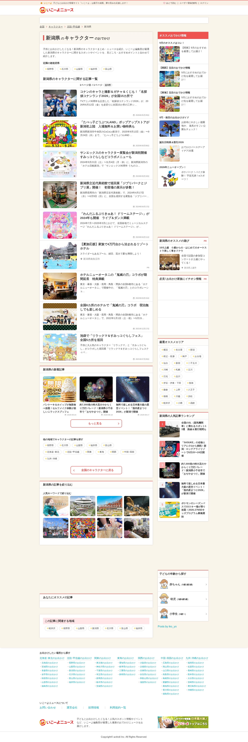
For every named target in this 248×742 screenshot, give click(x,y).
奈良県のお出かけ (148, 674)
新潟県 (95, 628)
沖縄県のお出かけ (196, 690)
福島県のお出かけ (50, 686)
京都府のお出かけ (148, 666)
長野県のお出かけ (77, 663)
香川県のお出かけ (171, 690)
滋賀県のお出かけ (148, 682)
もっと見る (95, 423)
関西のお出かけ (146, 658)
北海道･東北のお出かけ (52, 658)
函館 (192, 403)
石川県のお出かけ (77, 674)
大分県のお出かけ (196, 678)
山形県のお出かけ (50, 682)
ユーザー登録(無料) (188, 3)
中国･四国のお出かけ (172, 658)
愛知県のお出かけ (127, 663)
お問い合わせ (48, 707)
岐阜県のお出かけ (127, 666)
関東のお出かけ (102, 658)
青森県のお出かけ (50, 670)
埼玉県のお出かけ (104, 674)
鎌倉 (165, 389)
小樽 (180, 403)
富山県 (124, 628)
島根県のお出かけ (171, 678)
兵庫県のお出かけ (148, 670)
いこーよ (48, 3)
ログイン (204, 3)
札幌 (178, 369)
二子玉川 (192, 363)
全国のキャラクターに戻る (97, 470)
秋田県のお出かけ (50, 678)
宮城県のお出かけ (50, 666)
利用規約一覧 (118, 707)
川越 (178, 396)
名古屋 (179, 350)
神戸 (184, 356)
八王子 (191, 389)
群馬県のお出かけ (104, 678)
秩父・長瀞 (168, 356)
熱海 (191, 383)
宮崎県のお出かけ (196, 682)
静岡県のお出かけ (127, 674)
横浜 (165, 350)
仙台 (165, 363)
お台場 (198, 356)
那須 (192, 350)
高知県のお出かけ (171, 686)
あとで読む (171, 3)
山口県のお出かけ (171, 670)
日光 (165, 376)
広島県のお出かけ (171, 663)
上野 (178, 389)
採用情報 (93, 707)
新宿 (178, 363)
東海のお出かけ (125, 658)
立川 (190, 369)
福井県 (139, 628)
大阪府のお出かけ (148, 663)
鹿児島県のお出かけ (197, 686)
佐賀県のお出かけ (196, 666)
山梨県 (81, 628)
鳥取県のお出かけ (171, 674)
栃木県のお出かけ (104, 682)
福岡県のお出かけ (196, 663)
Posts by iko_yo (167, 626)
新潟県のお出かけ (77, 670)
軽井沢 (52, 628)
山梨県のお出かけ (77, 666)
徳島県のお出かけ (171, 694)
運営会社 (72, 707)
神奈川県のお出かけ (105, 666)
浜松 (190, 396)
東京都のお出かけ (104, 663)
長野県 (66, 628)
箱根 (165, 396)
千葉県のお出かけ (104, 670)
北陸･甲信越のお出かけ (79, 658)
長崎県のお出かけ (196, 670)
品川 (178, 376)
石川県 (110, 628)
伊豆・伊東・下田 (172, 383)
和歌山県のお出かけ (149, 678)
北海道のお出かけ (50, 663)
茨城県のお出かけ (104, 686)
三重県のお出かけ (127, 670)
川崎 (165, 369)
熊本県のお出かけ (196, 674)
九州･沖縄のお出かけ (197, 658)
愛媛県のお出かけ (171, 682)
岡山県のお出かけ (171, 666)
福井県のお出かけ (77, 682)
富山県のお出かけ (77, 678)
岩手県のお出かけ (50, 674)
